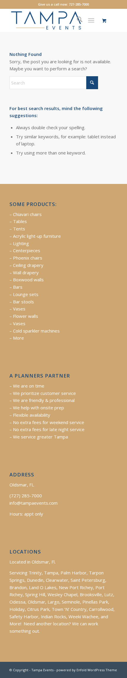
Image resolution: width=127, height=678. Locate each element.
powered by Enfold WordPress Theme (86, 670)
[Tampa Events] (52, 20)
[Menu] (91, 20)
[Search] (76, 20)
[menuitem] (76, 20)
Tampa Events (42, 670)
